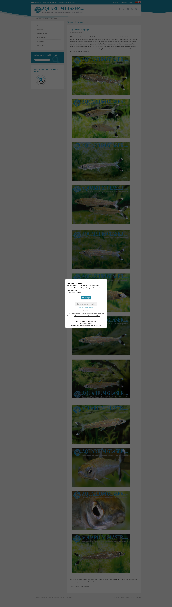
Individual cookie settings (86, 307)
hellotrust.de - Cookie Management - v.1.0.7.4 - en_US (86, 325)
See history (86, 310)
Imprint (90, 323)
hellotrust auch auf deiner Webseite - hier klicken (87, 316)
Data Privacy (83, 323)
